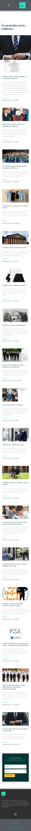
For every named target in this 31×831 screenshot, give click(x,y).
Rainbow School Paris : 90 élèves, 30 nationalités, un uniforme (13, 125)
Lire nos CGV (15, 825)
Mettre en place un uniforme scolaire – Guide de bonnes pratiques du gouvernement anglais (14, 687)
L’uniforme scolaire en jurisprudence (13, 325)
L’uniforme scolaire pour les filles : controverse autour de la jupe (12, 604)
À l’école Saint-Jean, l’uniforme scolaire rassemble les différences (14, 167)
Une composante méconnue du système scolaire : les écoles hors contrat (14, 523)
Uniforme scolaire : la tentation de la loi (14, 247)
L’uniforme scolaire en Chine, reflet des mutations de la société (14, 565)
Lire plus (4, 98)
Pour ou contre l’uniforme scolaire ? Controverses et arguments (13, 366)
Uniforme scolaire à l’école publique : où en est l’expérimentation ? (14, 77)
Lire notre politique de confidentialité (15, 828)
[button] (8, 5)
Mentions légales (15, 823)
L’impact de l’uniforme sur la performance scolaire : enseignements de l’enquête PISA (15, 644)
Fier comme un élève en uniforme (12, 405)
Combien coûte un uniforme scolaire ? (14, 285)
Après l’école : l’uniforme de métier (13, 445)
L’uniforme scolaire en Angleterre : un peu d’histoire (15, 483)
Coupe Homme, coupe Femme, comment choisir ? (15, 207)
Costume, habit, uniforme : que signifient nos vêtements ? (15, 730)
